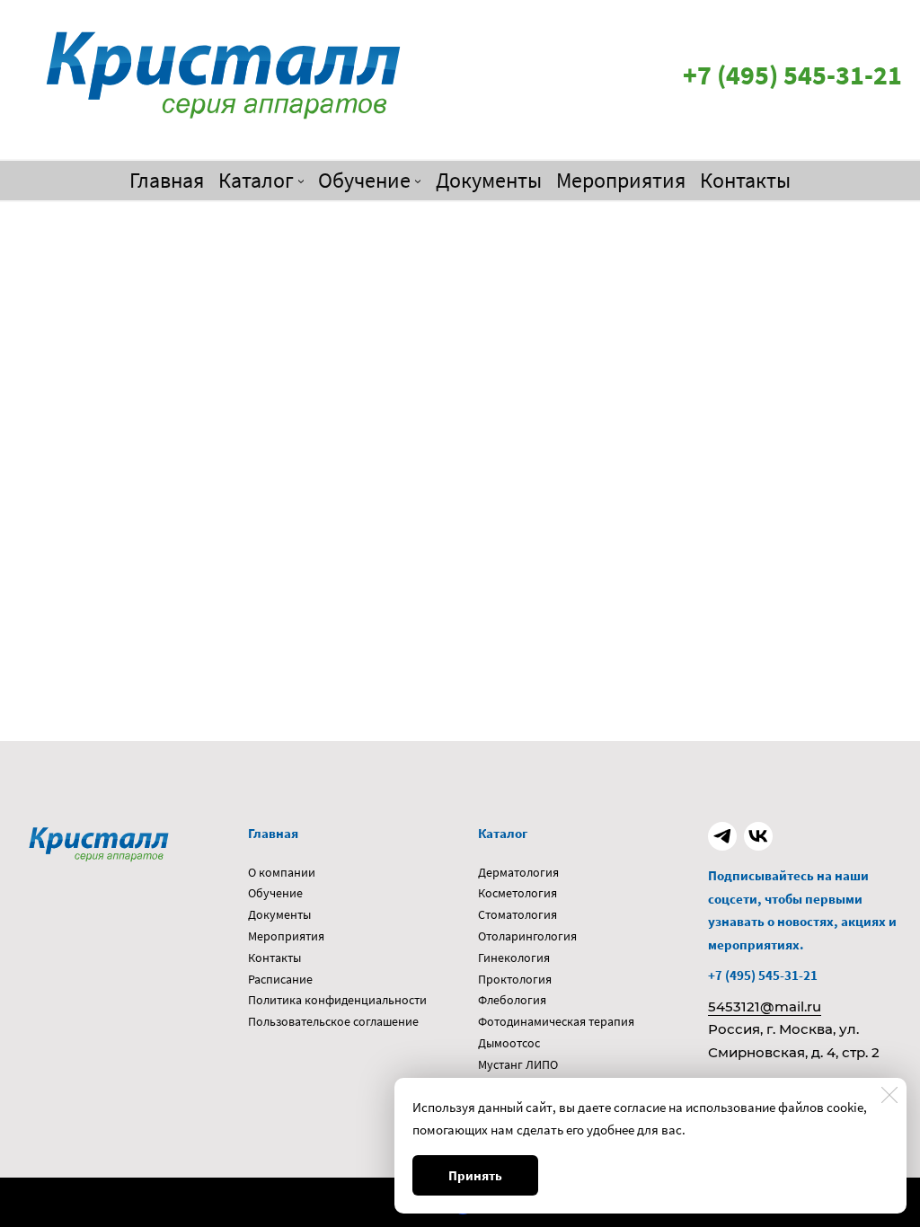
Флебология (512, 1000)
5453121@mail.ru (764, 1006)
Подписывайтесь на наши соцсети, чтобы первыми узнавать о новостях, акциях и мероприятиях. (802, 910)
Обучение (275, 893)
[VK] (758, 836)
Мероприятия (286, 936)
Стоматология (517, 914)
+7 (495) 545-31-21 (763, 975)
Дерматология (518, 872)
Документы (279, 914)
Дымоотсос (509, 1043)
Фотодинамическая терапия (556, 1021)
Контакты (274, 957)
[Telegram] (722, 836)
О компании (281, 872)
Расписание (280, 979)
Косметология (517, 893)
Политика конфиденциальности (337, 1000)
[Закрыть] (889, 1095)
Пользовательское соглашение (333, 1021)
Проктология (515, 979)
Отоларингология (527, 936)
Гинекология (514, 957)
